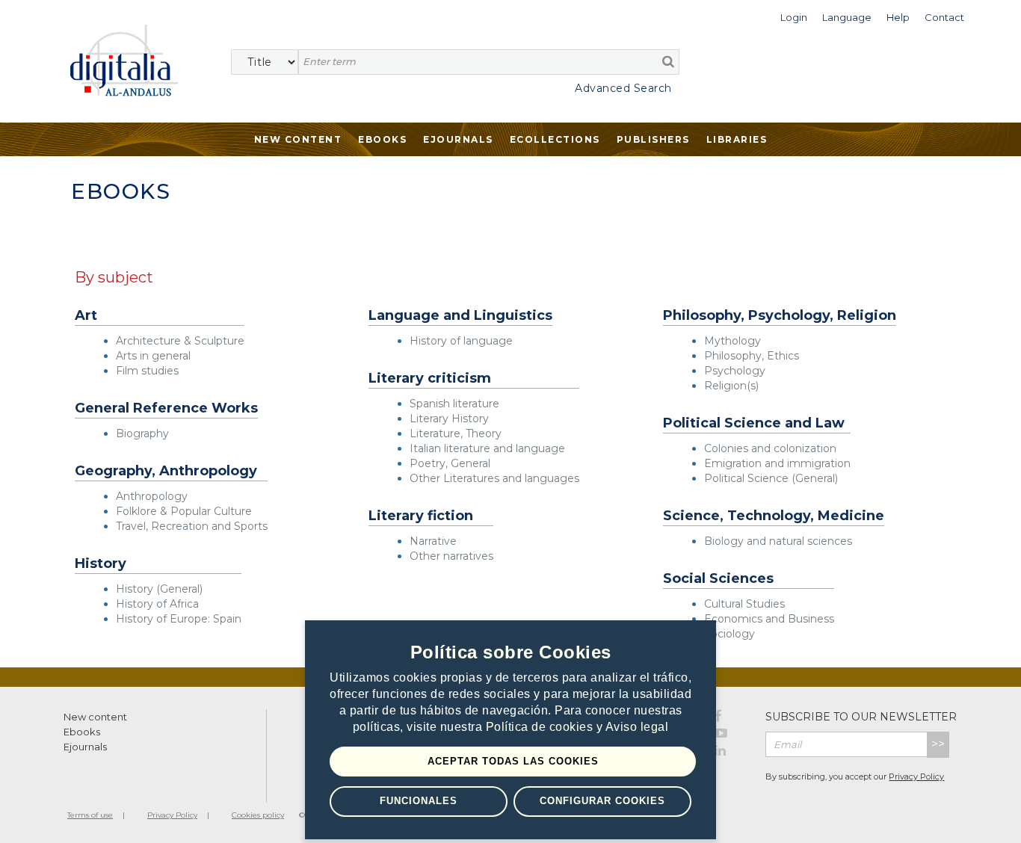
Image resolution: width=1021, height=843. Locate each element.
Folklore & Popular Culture (184, 511)
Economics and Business (769, 619)
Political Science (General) (771, 478)
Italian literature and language (487, 448)
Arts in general (153, 355)
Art (86, 316)
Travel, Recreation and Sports (192, 526)
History (100, 564)
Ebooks (382, 139)
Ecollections (555, 139)
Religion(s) (731, 385)
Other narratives (451, 556)
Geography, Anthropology (166, 471)
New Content (298, 139)
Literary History (449, 418)
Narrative (433, 541)
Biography (142, 433)
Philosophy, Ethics (751, 355)
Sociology (729, 633)
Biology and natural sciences (778, 541)
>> (938, 744)
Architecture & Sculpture (180, 341)
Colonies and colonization (770, 448)
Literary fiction (420, 516)
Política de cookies (541, 726)
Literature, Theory (456, 433)
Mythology (732, 341)
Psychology (734, 370)
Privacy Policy (916, 776)
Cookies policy (258, 815)
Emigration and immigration (777, 463)
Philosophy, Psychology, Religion (779, 316)
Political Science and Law (754, 423)
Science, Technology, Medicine (773, 516)
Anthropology (152, 496)
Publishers (653, 139)
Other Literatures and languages (494, 478)
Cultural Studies (744, 604)
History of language (461, 341)
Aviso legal (637, 726)
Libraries (737, 139)
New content (95, 717)
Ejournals (458, 139)
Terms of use (90, 815)
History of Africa (157, 604)
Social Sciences (718, 579)
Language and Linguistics (460, 316)
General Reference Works (166, 408)
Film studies (147, 370)
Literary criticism (429, 378)
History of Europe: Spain (178, 619)
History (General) (159, 589)
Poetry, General (450, 463)
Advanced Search (623, 88)
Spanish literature (454, 403)
